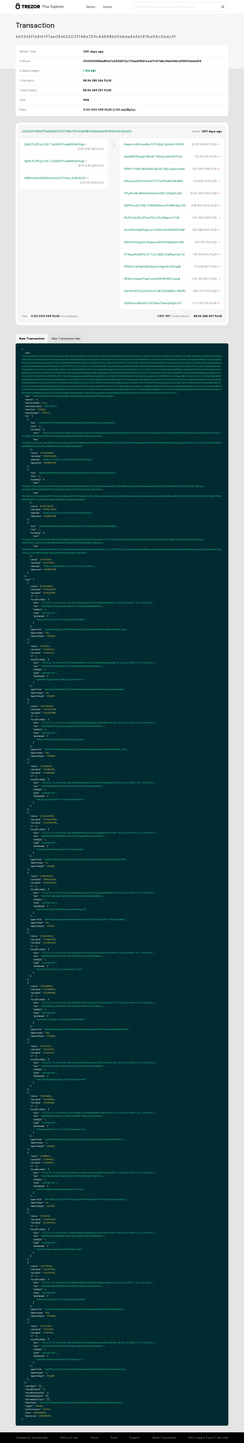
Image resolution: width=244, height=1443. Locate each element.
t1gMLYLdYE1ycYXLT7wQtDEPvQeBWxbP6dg (54, 144)
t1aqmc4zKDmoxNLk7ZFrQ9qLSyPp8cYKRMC (154, 144)
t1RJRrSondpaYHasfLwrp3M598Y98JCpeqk (152, 279)
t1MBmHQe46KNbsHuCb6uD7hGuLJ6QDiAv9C (55, 178)
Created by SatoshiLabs (32, 1438)
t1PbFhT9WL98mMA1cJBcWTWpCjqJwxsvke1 (154, 169)
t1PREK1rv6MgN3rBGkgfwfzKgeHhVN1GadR (152, 267)
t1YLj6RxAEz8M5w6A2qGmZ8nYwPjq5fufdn (153, 193)
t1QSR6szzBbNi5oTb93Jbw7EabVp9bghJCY (153, 303)
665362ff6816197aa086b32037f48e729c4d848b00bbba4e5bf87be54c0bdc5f (77, 131)
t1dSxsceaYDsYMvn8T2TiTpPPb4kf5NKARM (153, 181)
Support (134, 1438)
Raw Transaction (32, 339)
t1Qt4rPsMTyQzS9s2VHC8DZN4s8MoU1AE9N (154, 291)
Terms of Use (69, 1438)
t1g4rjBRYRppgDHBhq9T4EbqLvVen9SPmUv (153, 156)
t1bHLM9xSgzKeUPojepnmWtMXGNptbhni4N (154, 242)
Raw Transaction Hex (66, 339)
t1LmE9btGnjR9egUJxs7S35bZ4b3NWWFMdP (154, 230)
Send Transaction (164, 1438)
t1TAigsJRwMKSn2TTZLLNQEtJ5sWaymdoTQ (154, 254)
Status (107, 7)
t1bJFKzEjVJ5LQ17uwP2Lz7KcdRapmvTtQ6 (152, 218)
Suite (114, 1438)
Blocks (91, 7)
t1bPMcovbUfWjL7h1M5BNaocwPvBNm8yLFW (155, 205)
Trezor (94, 1438)
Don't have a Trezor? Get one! (208, 1438)
